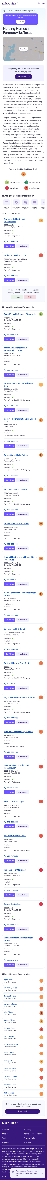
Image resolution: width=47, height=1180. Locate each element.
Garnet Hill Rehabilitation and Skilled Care (20, 420)
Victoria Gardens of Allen (15, 835)
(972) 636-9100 (12, 510)
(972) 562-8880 (12, 890)
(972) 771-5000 (12, 683)
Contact (5, 1129)
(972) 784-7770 (12, 276)
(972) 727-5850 (12, 856)
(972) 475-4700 (12, 406)
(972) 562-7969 (12, 615)
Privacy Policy (30, 1138)
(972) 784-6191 (12, 241)
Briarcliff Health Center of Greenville (20, 314)
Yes (18, 297)
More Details (22, 246)
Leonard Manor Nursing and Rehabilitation (16, 766)
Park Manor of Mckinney (15, 870)
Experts (5, 1142)
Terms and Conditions (33, 1134)
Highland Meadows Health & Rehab (19, 697)
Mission (5, 1134)
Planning (27, 1129)
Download (20, 22)
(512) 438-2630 (12, 822)
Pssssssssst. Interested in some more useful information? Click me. (27, 1173)
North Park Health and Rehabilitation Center (20, 594)
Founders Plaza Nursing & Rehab (18, 731)
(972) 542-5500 (12, 649)
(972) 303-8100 (12, 752)
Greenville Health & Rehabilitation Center (18, 939)
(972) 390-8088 (12, 544)
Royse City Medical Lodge (15, 489)
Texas (10, 11)
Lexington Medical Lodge (15, 255)
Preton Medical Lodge (14, 801)
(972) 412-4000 (12, 475)
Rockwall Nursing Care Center (17, 663)
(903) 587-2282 (12, 788)
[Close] (43, 1173)
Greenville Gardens (12, 904)
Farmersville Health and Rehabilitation (14, 220)
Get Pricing (21, 77)
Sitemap (27, 1142)
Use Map (23, 49)
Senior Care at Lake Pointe (16, 455)
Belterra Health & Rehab (14, 629)
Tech (4, 1138)
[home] (10, 3)
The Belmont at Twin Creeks (16, 523)
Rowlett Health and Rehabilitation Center (18, 384)
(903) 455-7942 (12, 580)
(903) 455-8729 (12, 335)
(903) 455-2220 (12, 925)
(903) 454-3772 (12, 960)
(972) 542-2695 (12, 370)
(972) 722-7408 (12, 718)
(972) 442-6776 (12, 441)
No (31, 297)
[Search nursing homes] (39, 3)
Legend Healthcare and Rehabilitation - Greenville (20, 558)
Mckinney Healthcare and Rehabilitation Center (17, 349)
